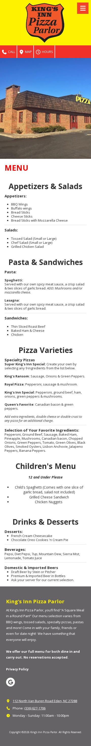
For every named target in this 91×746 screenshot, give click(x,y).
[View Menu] (82, 8)
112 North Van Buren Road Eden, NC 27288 (45, 701)
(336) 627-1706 (35, 708)
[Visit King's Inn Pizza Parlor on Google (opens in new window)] (10, 682)
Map (28, 51)
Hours (47, 51)
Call (11, 51)
